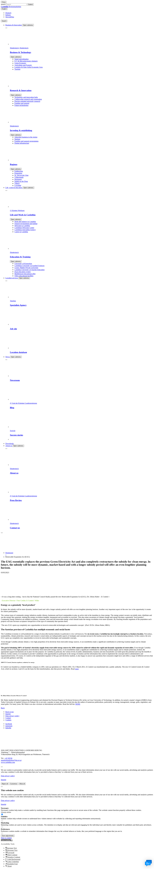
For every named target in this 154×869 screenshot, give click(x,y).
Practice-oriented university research (27, 101)
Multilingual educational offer (25, 274)
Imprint (8, 714)
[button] (7, 840)
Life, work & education (14, 188)
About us (8, 446)
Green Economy (20, 63)
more (77, 669)
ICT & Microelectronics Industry (26, 61)
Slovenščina (9, 17)
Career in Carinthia (21, 232)
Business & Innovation (13, 25)
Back (3, 708)
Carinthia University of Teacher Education (29, 270)
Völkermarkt (18, 177)
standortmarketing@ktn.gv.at (11, 760)
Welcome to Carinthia (22, 226)
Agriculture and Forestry (23, 65)
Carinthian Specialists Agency (25, 230)
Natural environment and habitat (25, 224)
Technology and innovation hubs (26, 97)
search (3, 4)
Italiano (8, 15)
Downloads (9, 443)
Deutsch (8, 13)
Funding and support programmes (26, 141)
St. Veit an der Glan (21, 175)
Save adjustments (8, 836)
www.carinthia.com (8, 762)
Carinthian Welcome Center (24, 228)
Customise (13, 784)
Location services (11, 278)
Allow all (22, 784)
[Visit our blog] (12, 746)
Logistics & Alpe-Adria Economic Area (28, 67)
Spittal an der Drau (21, 181)
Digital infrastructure (21, 143)
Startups (17, 139)
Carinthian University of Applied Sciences (29, 266)
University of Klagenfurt (23, 264)
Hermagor (18, 179)
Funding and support (21, 103)
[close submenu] (6, 190)
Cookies (8, 720)
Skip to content (6, 838)
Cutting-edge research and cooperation (28, 99)
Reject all (5, 784)
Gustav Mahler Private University (26, 268)
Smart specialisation (21, 59)
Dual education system (22, 272)
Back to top (9, 712)
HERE (77, 704)
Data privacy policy (12, 716)
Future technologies (21, 105)
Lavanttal (17, 185)
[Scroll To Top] (2, 766)
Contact (8, 718)
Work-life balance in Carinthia (25, 222)
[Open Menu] (2, 532)
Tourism (17, 69)
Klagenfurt (18, 173)
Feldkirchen (18, 171)
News (7, 357)
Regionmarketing (11, 7)
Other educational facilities (23, 276)
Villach (17, 183)
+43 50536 (8, 758)
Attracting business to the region (25, 137)
